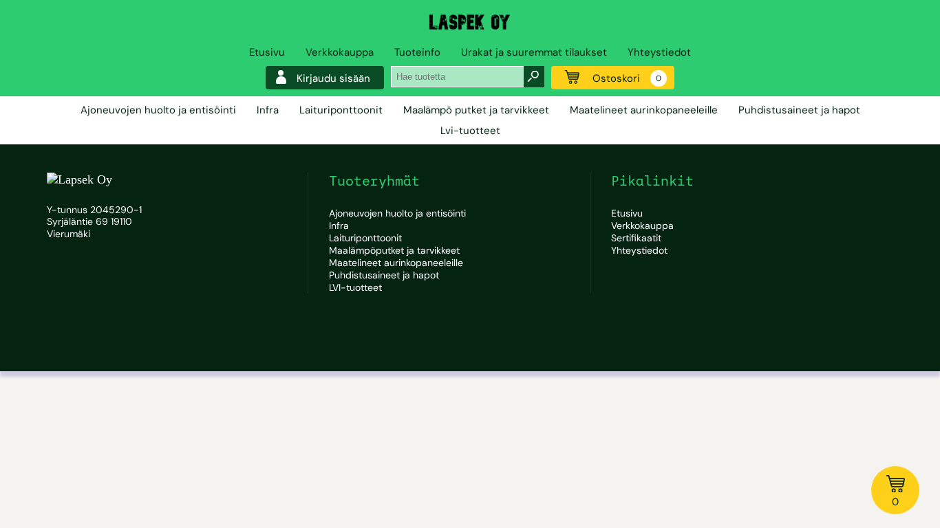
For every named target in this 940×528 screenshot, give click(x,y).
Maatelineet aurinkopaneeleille (644, 110)
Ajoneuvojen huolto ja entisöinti (158, 110)
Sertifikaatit (636, 238)
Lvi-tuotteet (470, 131)
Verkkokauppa (340, 52)
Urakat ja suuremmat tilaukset (534, 52)
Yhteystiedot (659, 52)
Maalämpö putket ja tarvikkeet (476, 110)
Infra (268, 110)
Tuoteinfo (417, 52)
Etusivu (267, 52)
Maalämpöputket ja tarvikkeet (394, 250)
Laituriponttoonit (341, 110)
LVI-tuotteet (355, 287)
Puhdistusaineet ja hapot (799, 110)
